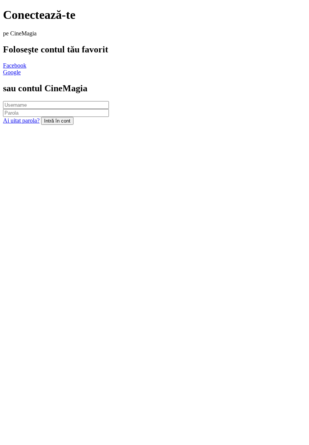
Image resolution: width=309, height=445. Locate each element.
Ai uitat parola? (21, 120)
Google (12, 72)
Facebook (14, 65)
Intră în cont (57, 121)
